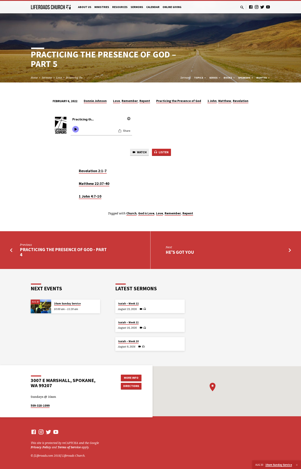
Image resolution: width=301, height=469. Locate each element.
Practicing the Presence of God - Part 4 (63, 252)
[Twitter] (262, 7)
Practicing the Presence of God (178, 101)
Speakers (244, 77)
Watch (141, 152)
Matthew (224, 101)
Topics (199, 77)
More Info (131, 378)
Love (59, 77)
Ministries (101, 7)
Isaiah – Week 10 (128, 341)
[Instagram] (256, 7)
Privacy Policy (41, 447)
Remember (130, 101)
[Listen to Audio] (144, 309)
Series (213, 77)
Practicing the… (75, 77)
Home (34, 77)
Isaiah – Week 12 (128, 303)
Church (131, 213)
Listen (163, 152)
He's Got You (180, 252)
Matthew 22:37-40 (94, 183)
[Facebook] (251, 7)
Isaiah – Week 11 (128, 322)
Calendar (153, 7)
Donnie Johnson (95, 101)
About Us (84, 7)
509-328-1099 (40, 405)
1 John (212, 101)
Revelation (240, 101)
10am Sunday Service (67, 303)
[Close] (296, 465)
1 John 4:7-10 (90, 196)
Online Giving (172, 7)
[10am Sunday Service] (41, 306)
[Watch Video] (141, 309)
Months (261, 77)
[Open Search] (242, 7)
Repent (144, 101)
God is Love (146, 213)
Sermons (137, 7)
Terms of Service (69, 447)
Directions (131, 386)
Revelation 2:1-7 (93, 170)
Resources (120, 7)
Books (228, 77)
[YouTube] (268, 7)
